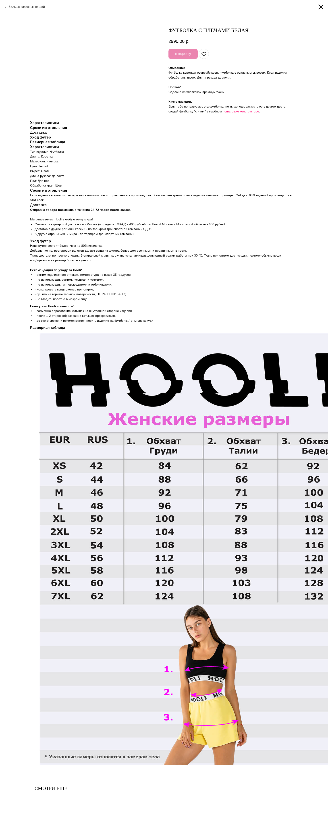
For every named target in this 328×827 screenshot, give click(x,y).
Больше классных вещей (26, 6)
